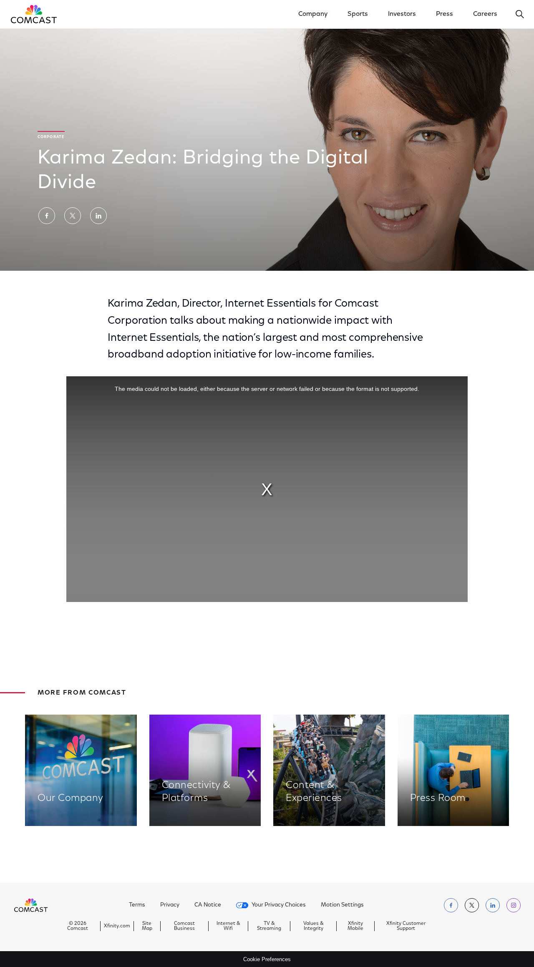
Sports (358, 14)
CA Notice (207, 905)
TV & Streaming (269, 926)
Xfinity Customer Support (406, 926)
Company (312, 14)
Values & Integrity (313, 926)
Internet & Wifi (228, 926)
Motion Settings (342, 905)
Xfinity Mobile (355, 926)
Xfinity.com (117, 926)
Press (444, 14)
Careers (485, 14)
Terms (137, 905)
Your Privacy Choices (279, 905)
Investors (402, 14)
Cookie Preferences (267, 959)
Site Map (147, 926)
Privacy (169, 905)
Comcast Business (184, 926)
